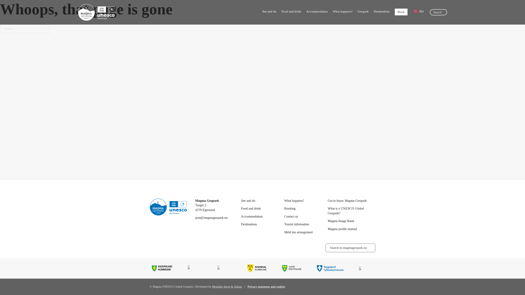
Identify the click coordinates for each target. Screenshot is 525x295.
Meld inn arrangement (298, 232)
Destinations (382, 11)
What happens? (343, 11)
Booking (290, 208)
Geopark (363, 11)
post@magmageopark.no (211, 217)
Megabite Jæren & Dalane (227, 286)
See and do (269, 11)
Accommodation (317, 11)
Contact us (291, 216)
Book (401, 12)
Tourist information (296, 224)
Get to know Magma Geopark (347, 200)
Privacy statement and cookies (266, 286)
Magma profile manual (342, 229)
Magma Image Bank (341, 221)
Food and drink (291, 11)
